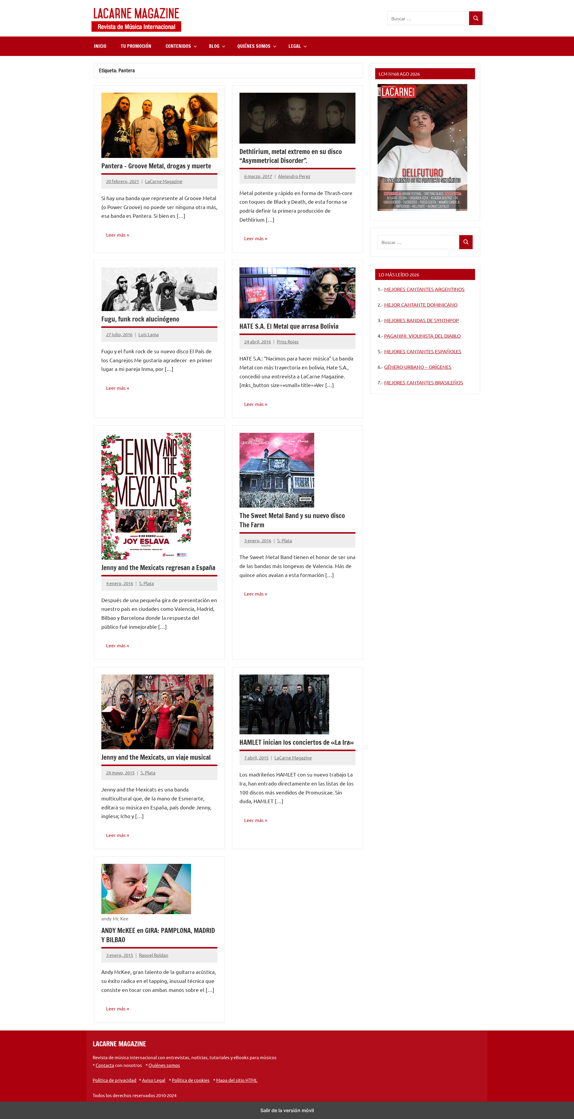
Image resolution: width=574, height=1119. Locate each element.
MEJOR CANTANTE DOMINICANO (420, 304)
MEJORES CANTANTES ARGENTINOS (424, 289)
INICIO (100, 46)
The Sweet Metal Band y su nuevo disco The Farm (292, 520)
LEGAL (294, 46)
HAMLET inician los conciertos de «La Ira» (296, 742)
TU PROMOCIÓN (136, 46)
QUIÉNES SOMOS (254, 46)
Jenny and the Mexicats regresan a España (158, 567)
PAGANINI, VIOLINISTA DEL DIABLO (422, 336)
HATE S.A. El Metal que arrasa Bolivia (288, 326)
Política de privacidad (114, 1080)
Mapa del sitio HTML (236, 1080)
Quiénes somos (164, 1065)
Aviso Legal (153, 1080)
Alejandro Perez (294, 176)
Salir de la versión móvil (287, 1110)
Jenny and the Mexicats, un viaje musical (156, 757)
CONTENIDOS (178, 46)
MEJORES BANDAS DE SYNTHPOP (421, 320)
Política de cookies (191, 1080)
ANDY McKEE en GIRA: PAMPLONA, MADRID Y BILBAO (158, 935)
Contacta (105, 1065)
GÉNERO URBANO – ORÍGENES (417, 367)
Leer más (116, 234)
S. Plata (146, 583)
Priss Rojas (288, 341)
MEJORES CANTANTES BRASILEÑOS (423, 382)
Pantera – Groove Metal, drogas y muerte (156, 165)
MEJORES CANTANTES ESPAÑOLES (422, 351)
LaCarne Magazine (163, 181)
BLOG (214, 46)
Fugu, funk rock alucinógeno (140, 319)
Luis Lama (148, 334)
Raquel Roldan (153, 955)
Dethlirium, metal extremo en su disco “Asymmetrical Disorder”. (290, 156)
